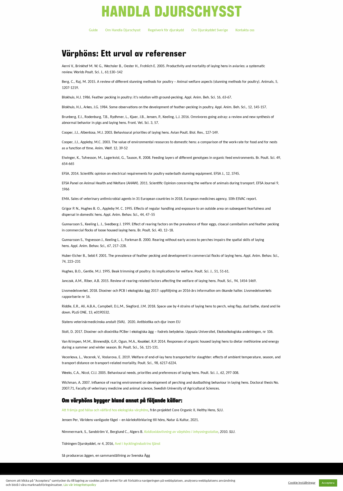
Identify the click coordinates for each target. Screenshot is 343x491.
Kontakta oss (244, 30)
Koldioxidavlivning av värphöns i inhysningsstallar (181, 432)
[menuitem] (93, 30)
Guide (93, 30)
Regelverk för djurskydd (166, 30)
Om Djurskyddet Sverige (209, 30)
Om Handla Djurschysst (122, 30)
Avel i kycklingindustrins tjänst (137, 444)
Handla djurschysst (171, 11)
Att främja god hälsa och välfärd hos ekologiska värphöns (105, 410)
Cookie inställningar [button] (301, 483)
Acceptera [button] (328, 482)
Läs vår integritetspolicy (79, 485)
